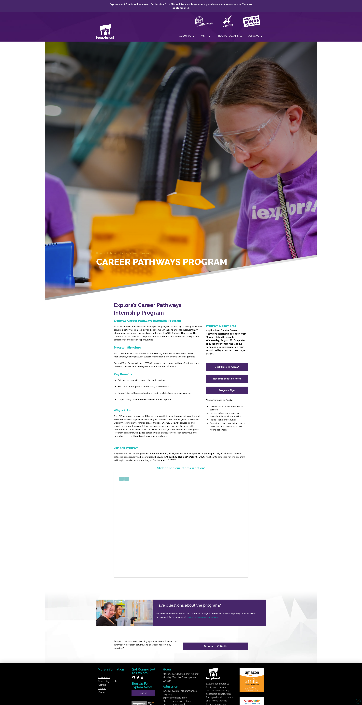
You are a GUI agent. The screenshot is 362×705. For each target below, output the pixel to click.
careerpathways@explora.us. (202, 615)
